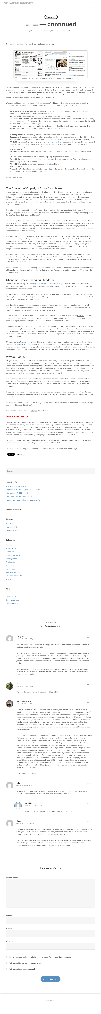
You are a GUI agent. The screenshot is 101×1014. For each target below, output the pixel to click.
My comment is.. (13, 878)
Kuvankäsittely (11, 548)
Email (9, 928)
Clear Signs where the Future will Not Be (44, 284)
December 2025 (12, 530)
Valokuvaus (10, 569)
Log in (8, 593)
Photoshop (10, 562)
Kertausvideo (11, 545)
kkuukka (33, 31)
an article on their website (52, 142)
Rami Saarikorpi (24, 701)
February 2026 (12, 527)
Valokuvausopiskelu (14, 576)
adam (19, 783)
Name (9, 916)
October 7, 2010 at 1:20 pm (33, 806)
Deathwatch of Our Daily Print (33, 326)
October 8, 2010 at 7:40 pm (25, 823)
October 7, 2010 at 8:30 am (25, 704)
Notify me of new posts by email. (22, 969)
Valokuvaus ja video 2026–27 (18, 486)
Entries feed (11, 597)
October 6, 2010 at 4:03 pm (25, 639)
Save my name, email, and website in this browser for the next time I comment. (40, 957)
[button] (93, 2)
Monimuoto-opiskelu (14, 555)
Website (9, 941)
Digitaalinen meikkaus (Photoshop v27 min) (23, 490)
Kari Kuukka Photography (18, 2)
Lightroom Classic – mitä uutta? (19, 497)
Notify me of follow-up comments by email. (26, 963)
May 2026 (10, 524)
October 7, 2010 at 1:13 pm (25, 785)
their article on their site (40, 159)
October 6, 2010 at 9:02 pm (25, 686)
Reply (89, 637)
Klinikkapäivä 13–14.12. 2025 (17, 493)
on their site (47, 164)
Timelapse (10, 565)
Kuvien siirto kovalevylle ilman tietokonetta (23, 500)
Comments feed (12, 600)
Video (8, 579)
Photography (51, 17)
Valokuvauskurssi (13, 572)
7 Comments (65, 31)
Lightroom (10, 552)
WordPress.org (12, 603)
